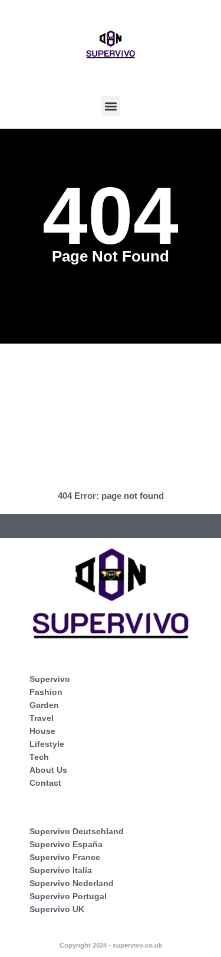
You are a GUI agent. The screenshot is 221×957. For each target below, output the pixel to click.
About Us (48, 770)
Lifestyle (46, 744)
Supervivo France (64, 857)
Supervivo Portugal (68, 896)
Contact (45, 783)
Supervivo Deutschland (76, 831)
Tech (39, 757)
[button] (110, 106)
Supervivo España (66, 844)
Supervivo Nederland (71, 883)
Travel (41, 718)
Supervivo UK (56, 909)
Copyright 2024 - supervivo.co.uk (111, 945)
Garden (44, 705)
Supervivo (49, 679)
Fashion (45, 692)
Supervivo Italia (60, 870)
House (42, 731)
